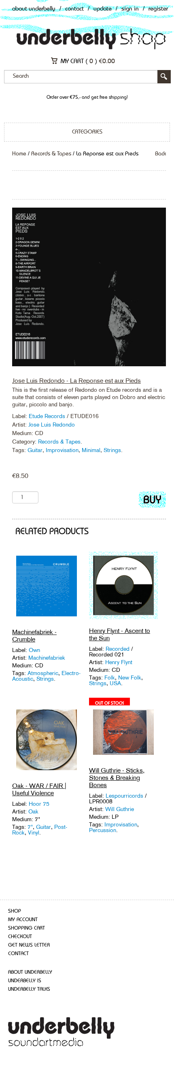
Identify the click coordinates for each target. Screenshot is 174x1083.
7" (30, 827)
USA (115, 683)
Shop (14, 911)
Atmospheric (43, 673)
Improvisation (62, 450)
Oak (33, 811)
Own (34, 650)
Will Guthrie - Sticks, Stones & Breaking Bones (116, 778)
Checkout (20, 936)
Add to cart (152, 501)
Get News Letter (29, 945)
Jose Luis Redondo (51, 424)
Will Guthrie (119, 809)
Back (160, 154)
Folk (109, 677)
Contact (74, 9)
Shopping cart (26, 928)
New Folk (129, 677)
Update (102, 9)
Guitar (35, 450)
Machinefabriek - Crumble (34, 635)
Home (19, 154)
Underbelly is (24, 980)
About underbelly (30, 972)
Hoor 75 (39, 804)
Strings (112, 450)
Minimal (91, 450)
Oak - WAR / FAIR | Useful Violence (39, 789)
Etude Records (48, 416)
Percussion (102, 830)
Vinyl (33, 832)
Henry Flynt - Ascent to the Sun (119, 634)
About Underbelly (33, 9)
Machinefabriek (46, 657)
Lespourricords (124, 795)
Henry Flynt (118, 662)
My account (23, 919)
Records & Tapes (51, 154)
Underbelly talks (29, 989)
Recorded (118, 649)
